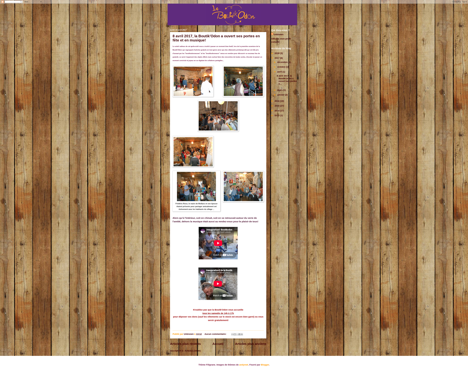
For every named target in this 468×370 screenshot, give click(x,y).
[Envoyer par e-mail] (232, 334)
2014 (277, 110)
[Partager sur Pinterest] (242, 334)
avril (279, 71)
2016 (277, 101)
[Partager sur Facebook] (239, 334)
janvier (281, 94)
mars (280, 90)
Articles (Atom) (193, 350)
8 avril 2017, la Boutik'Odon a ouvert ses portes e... (287, 79)
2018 (277, 53)
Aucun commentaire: (216, 334)
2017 (277, 58)
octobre (281, 67)
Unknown (278, 34)
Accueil (218, 344)
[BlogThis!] (235, 334)
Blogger (265, 364)
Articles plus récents (185, 344)
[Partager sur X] (237, 334)
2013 (277, 115)
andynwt (243, 364)
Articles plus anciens (250, 344)
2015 (277, 105)
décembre (282, 62)
